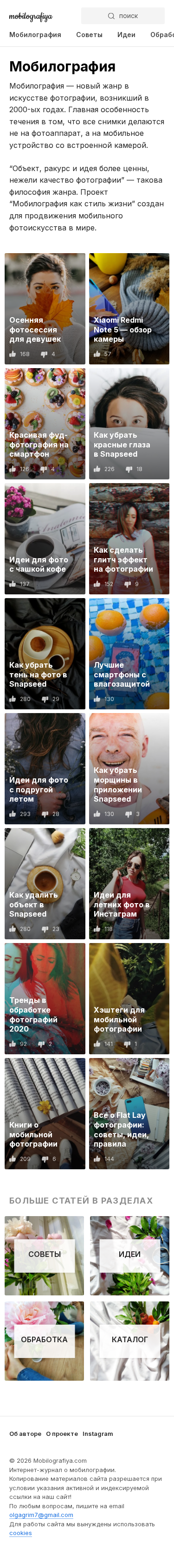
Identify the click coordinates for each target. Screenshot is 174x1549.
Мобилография (35, 34)
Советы (89, 34)
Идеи (126, 34)
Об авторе (25, 1433)
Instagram (98, 1433)
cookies (20, 1532)
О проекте (62, 1433)
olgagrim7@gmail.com (41, 1514)
